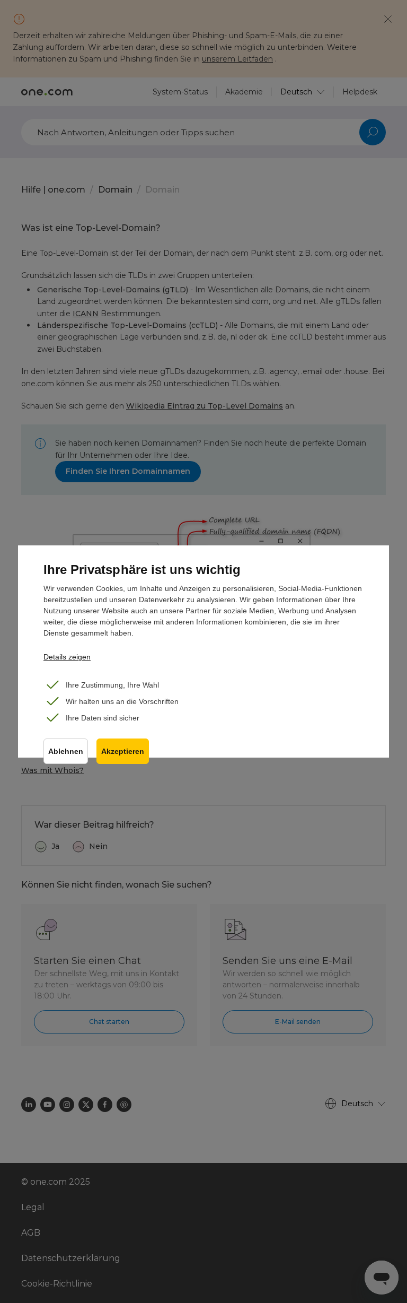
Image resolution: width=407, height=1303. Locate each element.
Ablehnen (65, 751)
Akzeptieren (122, 751)
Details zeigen (67, 657)
